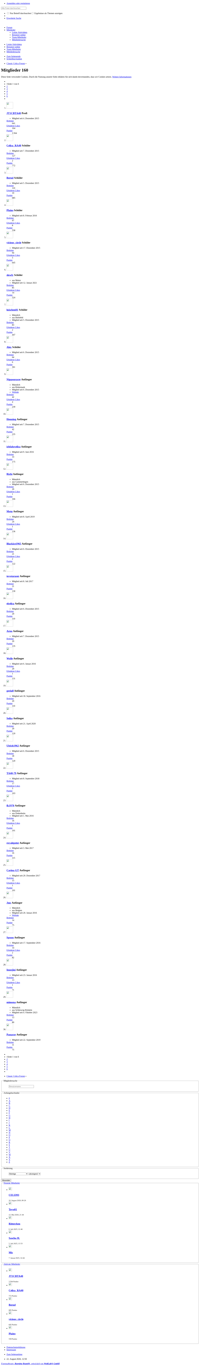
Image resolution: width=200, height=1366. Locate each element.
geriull (10, 690)
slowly (10, 275)
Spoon (10, 937)
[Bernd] (10, 172)
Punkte (10, 130)
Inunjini (11, 969)
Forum (9, 27)
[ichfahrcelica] (10, 441)
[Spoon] (10, 932)
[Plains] (10, 205)
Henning (11, 419)
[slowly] (10, 270)
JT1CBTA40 (14, 113)
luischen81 (12, 309)
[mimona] (10, 997)
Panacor (11, 1034)
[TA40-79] (10, 768)
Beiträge (10, 121)
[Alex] (10, 342)
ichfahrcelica (14, 446)
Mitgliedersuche (10, 1081)
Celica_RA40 (14, 145)
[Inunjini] (10, 964)
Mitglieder (11, 30)
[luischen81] (10, 304)
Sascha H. (14, 1238)
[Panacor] (10, 1029)
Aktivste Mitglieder (12, 1264)
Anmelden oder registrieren (18, 3)
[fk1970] (10, 800)
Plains (10, 210)
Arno (9, 631)
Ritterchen (14, 1223)
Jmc (9, 902)
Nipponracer (14, 379)
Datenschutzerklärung (16, 1347)
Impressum (11, 1350)
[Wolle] (10, 653)
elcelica (10, 603)
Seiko (10, 718)
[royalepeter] (10, 837)
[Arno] (10, 626)
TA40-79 (11, 773)
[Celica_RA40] (10, 140)
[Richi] (10, 469)
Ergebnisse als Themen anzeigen (48, 13)
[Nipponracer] (10, 374)
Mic (11, 1252)
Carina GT (13, 870)
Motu (10, 511)
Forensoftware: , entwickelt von (30, 1363)
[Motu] (10, 506)
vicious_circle (14, 242)
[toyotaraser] (10, 571)
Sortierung (8, 1168)
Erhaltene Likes (13, 126)
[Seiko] (10, 713)
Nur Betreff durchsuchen (20, 13)
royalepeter (13, 842)
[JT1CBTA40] (10, 108)
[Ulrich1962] (10, 740)
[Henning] (10, 414)
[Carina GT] (10, 865)
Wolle (10, 658)
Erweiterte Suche (14, 18)
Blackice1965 (14, 543)
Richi (9, 474)
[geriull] (10, 685)
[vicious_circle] (10, 237)
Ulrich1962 (13, 745)
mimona (11, 1002)
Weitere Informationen (121, 77)
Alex (9, 347)
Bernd (10, 177)
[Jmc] (10, 897)
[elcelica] (10, 598)
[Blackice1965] (10, 538)
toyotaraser (13, 576)
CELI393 (14, 1195)
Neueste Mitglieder (12, 1183)
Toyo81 (13, 1209)
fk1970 (10, 805)
